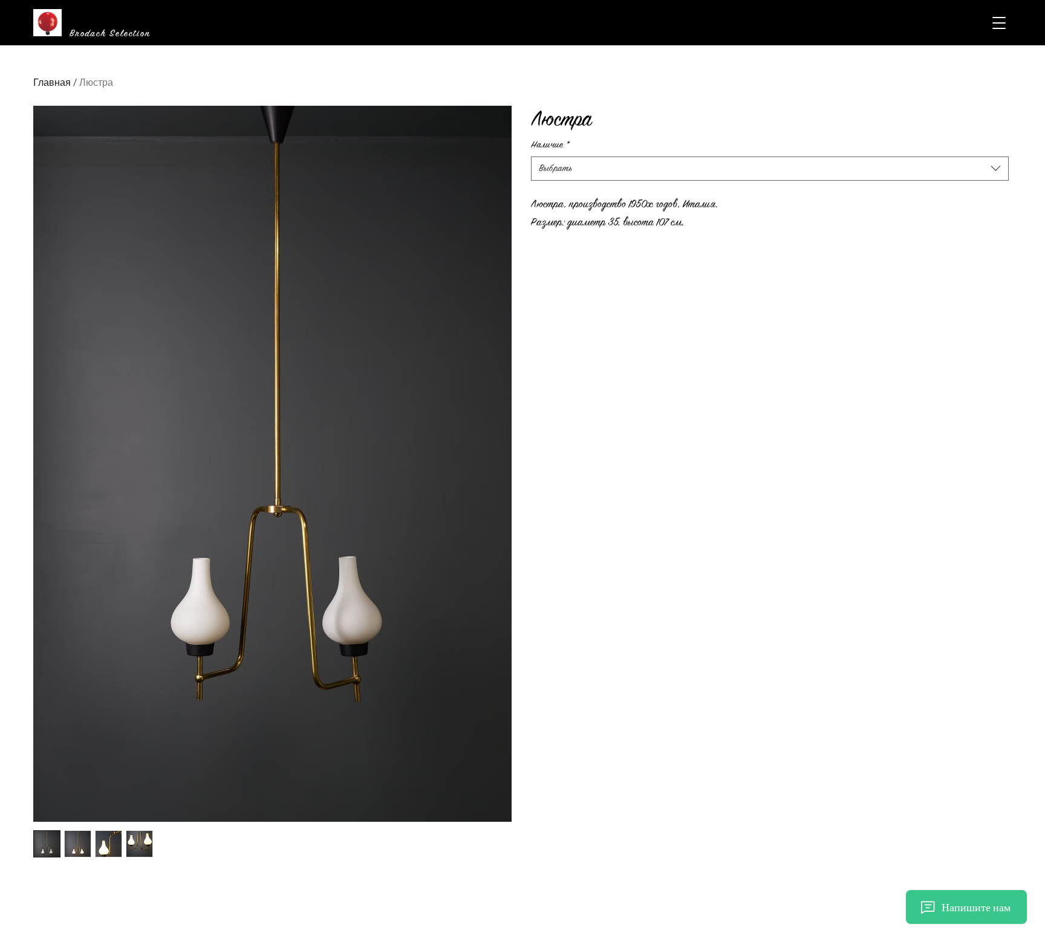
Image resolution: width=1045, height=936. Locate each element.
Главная (52, 82)
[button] (999, 23)
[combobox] (770, 169)
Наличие (550, 145)
